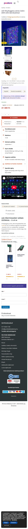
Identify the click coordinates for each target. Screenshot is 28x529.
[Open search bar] (18, 1)
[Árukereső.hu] (13, 376)
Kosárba (15, 117)
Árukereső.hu (13, 396)
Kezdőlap (3, 81)
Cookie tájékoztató (6, 367)
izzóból (3, 225)
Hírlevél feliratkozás (6, 359)
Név (3, 291)
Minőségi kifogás (5, 351)
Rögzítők (6, 91)
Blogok (3, 362)
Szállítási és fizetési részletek (13, 164)
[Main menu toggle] (15, 3)
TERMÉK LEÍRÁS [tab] (11, 210)
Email (3, 299)
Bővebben (14, 520)
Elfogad (6, 522)
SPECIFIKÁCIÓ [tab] (10, 214)
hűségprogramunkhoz (13, 17)
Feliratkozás (6, 307)
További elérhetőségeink (8, 331)
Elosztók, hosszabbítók (16, 91)
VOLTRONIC (13, 81)
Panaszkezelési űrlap (6, 354)
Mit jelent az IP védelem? (9, 206)
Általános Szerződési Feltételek (9, 348)
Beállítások (6, 525)
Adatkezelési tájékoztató (7, 365)
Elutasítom (13, 522)
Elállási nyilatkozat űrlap (7, 356)
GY (8, 81)
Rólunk (3, 342)
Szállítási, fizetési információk (9, 345)
